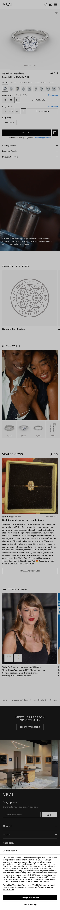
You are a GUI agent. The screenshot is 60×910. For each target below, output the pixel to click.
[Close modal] (30, 455)
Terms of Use (8, 889)
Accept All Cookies (30, 897)
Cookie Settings (30, 904)
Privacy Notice (44, 887)
